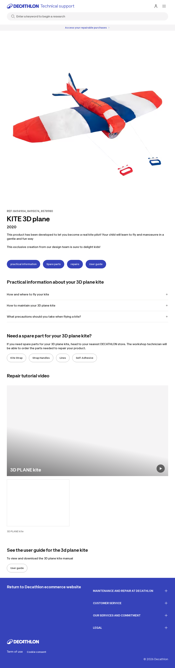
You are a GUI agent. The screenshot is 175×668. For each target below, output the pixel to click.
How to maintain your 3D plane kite (31, 305)
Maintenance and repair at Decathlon (123, 591)
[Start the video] (161, 468)
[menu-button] (164, 6)
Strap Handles (41, 357)
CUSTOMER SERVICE (107, 603)
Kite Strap (16, 357)
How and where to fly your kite (28, 294)
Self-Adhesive (84, 357)
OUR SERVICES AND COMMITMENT (117, 615)
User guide (96, 264)
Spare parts (53, 264)
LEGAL (97, 627)
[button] (38, 506)
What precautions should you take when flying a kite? (44, 316)
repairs (75, 264)
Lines (63, 357)
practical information (23, 264)
